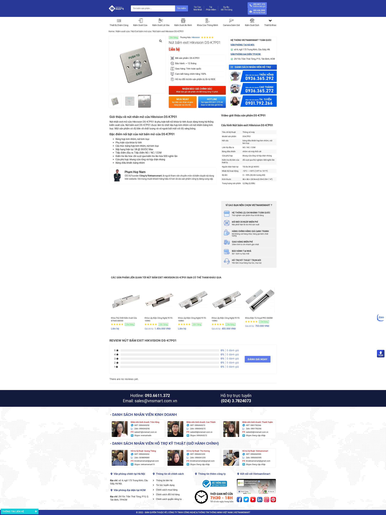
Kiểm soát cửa (123, 31)
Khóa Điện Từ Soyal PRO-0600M (259, 318)
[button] (197, 90)
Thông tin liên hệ (13, 511)
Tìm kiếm (181, 8)
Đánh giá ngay (257, 359)
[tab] (19, 511)
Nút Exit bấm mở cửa (141, 31)
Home (111, 31)
